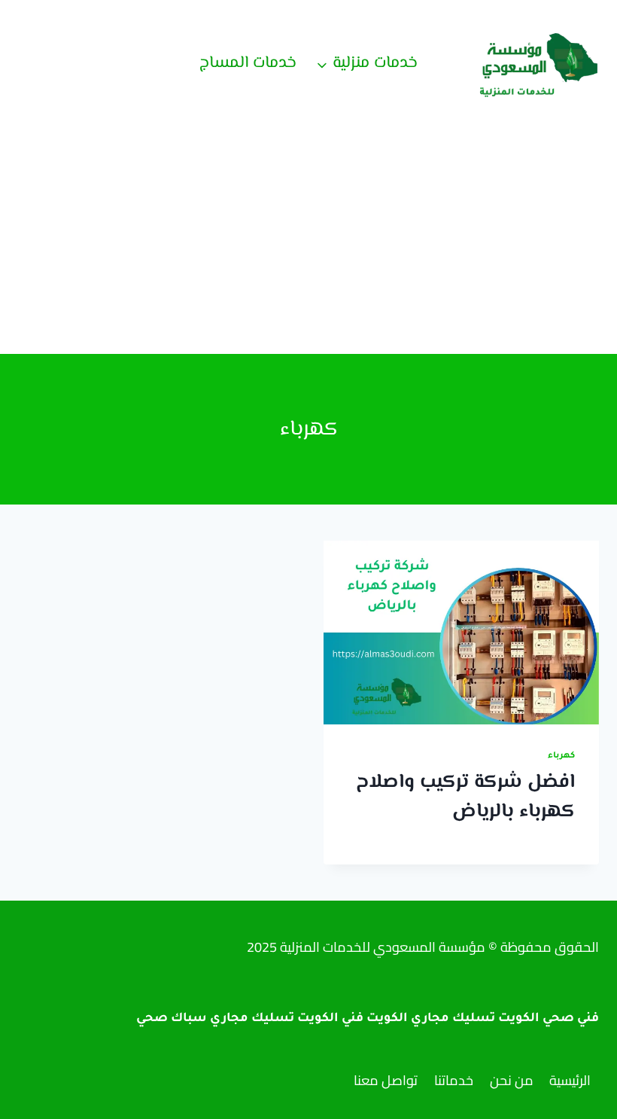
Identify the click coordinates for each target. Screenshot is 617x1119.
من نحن (511, 1080)
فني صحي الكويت (548, 1019)
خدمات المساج (247, 63)
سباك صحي (171, 1019)
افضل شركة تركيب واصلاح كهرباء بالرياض (465, 797)
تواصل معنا (386, 1080)
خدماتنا (453, 1080)
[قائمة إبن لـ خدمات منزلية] (366, 64)
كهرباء (561, 756)
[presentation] (461, 632)
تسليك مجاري (252, 1019)
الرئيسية (570, 1080)
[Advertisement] (308, 241)
